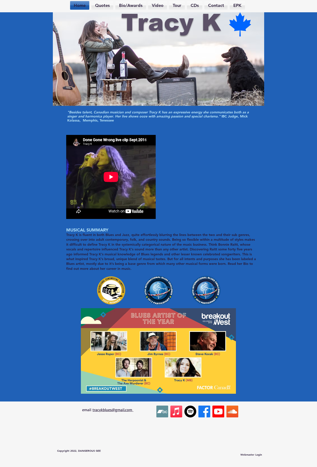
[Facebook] (204, 411)
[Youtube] (218, 411)
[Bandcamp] (162, 411)
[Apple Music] (176, 411)
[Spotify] (190, 411)
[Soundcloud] (232, 411)
